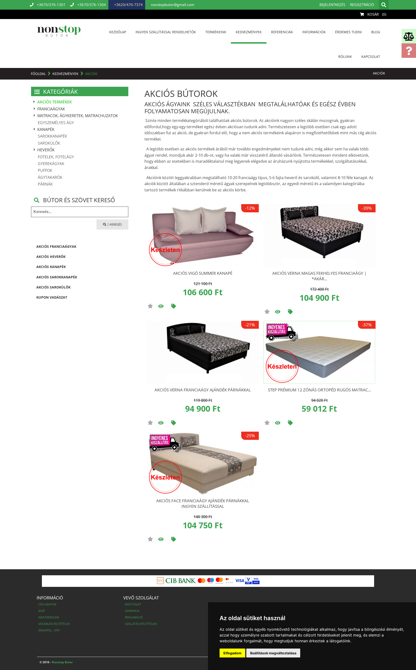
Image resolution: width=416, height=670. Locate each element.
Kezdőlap (117, 32)
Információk (314, 32)
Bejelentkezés (332, 4)
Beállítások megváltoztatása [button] (273, 653)
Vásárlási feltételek (54, 624)
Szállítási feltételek (141, 624)
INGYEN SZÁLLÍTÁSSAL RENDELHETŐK (166, 32)
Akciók (91, 73)
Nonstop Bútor (62, 662)
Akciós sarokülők (53, 287)
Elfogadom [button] (232, 653)
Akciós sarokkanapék (56, 277)
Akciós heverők (50, 256)
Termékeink (215, 32)
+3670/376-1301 (50, 4)
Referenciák (282, 32)
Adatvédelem (48, 617)
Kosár (376, 14)
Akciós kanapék (51, 266)
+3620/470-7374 (128, 4)
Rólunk (345, 56)
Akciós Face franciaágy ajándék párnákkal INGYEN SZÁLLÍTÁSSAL (202, 503)
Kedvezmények (249, 32)
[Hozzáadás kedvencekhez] (150, 306)
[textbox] (79, 212)
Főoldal (38, 73)
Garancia (132, 611)
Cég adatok (47, 604)
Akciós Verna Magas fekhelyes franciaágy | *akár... (319, 275)
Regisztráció (362, 4)
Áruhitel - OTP (49, 630)
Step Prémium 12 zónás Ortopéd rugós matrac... (319, 390)
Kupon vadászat (51, 297)
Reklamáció (134, 617)
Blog (375, 32)
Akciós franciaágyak (56, 246)
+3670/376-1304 (91, 4)
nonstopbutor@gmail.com (172, 4)
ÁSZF (41, 611)
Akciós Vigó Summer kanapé (202, 273)
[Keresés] (384, 5)
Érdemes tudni (348, 32)
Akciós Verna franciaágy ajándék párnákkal (203, 390)
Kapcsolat (370, 56)
